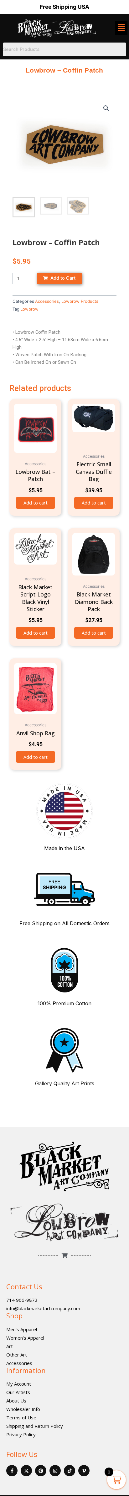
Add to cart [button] (35, 503)
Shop (14, 1315)
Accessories (47, 301)
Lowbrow (29, 309)
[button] (106, 108)
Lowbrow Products (79, 301)
